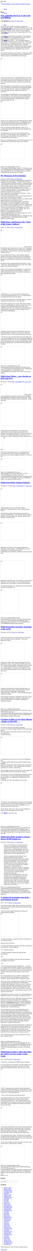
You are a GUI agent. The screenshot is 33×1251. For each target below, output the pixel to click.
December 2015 (8, 1217)
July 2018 (6, 1199)
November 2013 (8, 1231)
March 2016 (7, 1216)
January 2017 (7, 1204)
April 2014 (6, 1230)
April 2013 (6, 1237)
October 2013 (7, 1233)
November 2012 (8, 1243)
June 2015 (6, 1223)
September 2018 (8, 1197)
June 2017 (6, 1202)
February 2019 (7, 1194)
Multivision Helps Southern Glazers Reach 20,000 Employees (15, 838)
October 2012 (7, 1244)
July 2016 (6, 1211)
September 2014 (8, 1228)
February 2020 (7, 1187)
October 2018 (7, 1196)
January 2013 (7, 1240)
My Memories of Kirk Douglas (13, 176)
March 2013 (7, 1238)
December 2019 (8, 1190)
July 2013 (6, 1235)
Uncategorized (19, 381)
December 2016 (8, 1206)
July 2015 (6, 1221)
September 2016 (8, 1210)
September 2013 (8, 1234)
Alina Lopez (20, 21)
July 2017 (6, 1200)
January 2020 (7, 1189)
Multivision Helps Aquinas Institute (15, 482)
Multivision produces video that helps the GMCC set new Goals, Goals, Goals (16, 1054)
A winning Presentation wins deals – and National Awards (15, 898)
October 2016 (7, 1209)
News (13, 21)
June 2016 (6, 1213)
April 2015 (6, 1224)
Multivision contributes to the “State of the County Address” (16, 223)
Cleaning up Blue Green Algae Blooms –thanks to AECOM (16, 720)
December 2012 (8, 1241)
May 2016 (6, 1214)
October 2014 (7, 1227)
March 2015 (7, 1226)
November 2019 (8, 1192)
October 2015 (7, 1218)
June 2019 (6, 1193)
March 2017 (7, 1203)
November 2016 (8, 1207)
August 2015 (7, 1220)
